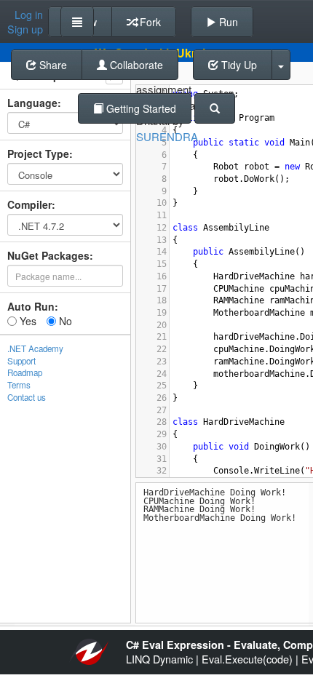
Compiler (29, 204)
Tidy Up (237, 64)
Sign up (25, 29)
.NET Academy (35, 348)
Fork (149, 22)
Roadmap (24, 372)
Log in (29, 14)
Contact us (26, 397)
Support (21, 361)
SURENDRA (167, 136)
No (64, 321)
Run (227, 22)
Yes (26, 321)
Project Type (38, 153)
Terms (19, 385)
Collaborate (135, 64)
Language (32, 102)
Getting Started (139, 108)
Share (51, 64)
